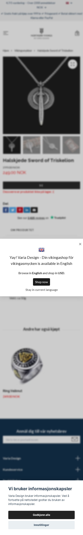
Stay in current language (41, 289)
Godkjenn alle (41, 514)
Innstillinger (41, 524)
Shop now (41, 282)
